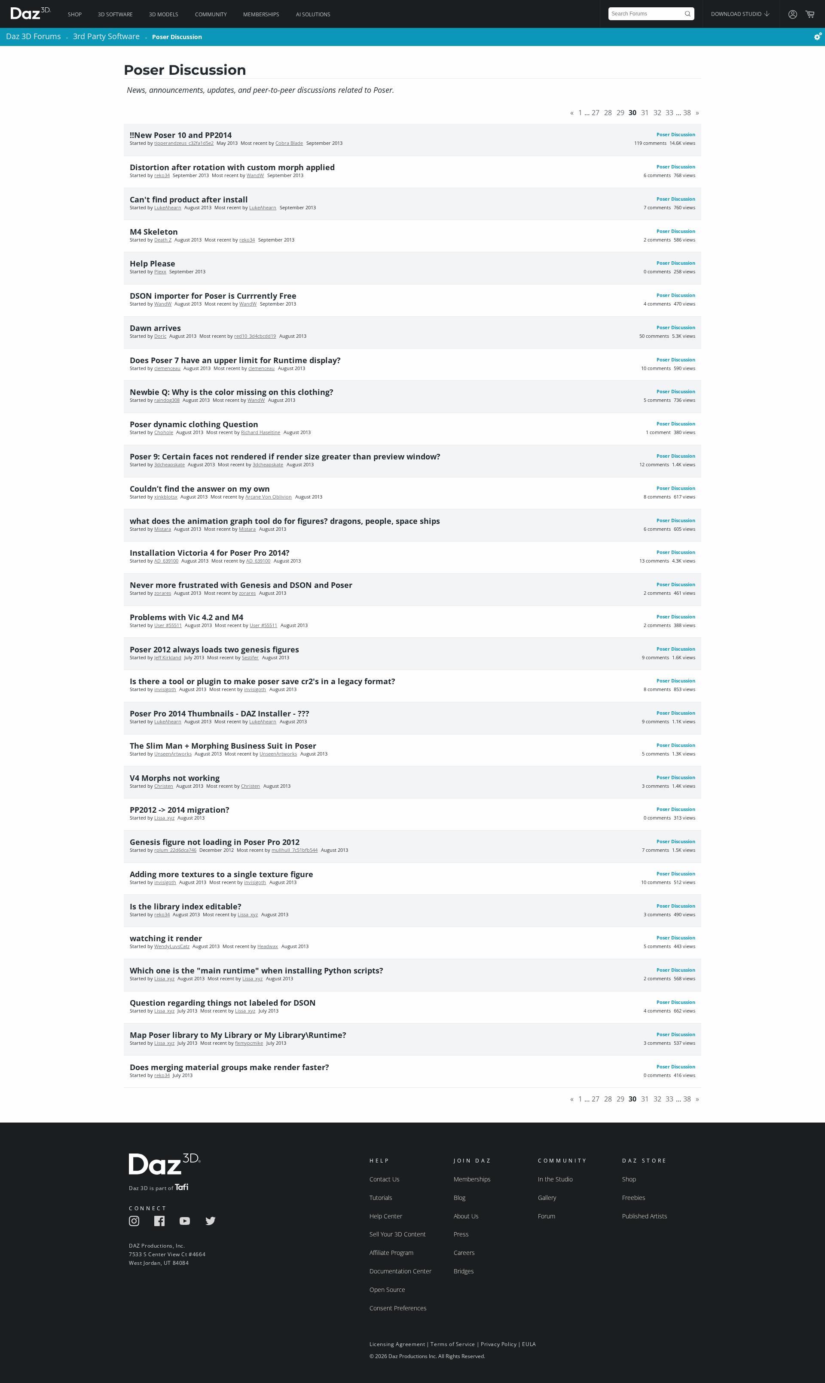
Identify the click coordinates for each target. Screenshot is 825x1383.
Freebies (633, 1197)
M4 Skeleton (154, 231)
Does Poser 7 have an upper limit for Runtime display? (235, 360)
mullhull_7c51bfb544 (295, 850)
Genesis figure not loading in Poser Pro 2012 (214, 842)
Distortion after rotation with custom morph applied (232, 167)
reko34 (162, 175)
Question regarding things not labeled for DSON (223, 1002)
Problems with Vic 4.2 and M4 (186, 617)
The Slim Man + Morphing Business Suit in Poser (223, 745)
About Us (466, 1216)
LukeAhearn (167, 208)
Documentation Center (400, 1271)
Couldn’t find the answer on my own (200, 488)
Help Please (152, 263)
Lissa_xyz (164, 818)
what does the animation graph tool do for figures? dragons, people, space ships (285, 521)
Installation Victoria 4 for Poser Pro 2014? (210, 553)
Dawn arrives (155, 328)
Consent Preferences (398, 1308)
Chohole (163, 432)
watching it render (166, 938)
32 (657, 112)
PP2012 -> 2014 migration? (179, 810)
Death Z (162, 240)
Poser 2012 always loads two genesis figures (214, 649)
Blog (459, 1197)
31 (645, 112)
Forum (546, 1216)
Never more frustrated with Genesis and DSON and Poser (241, 585)
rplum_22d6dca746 (175, 850)
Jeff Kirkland (167, 658)
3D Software (115, 14)
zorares (162, 593)
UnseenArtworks (173, 754)
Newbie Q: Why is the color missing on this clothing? (231, 392)
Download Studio (737, 14)
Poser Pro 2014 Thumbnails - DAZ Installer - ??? (219, 713)
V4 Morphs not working (175, 778)
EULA (529, 1344)
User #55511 (168, 625)
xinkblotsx (165, 497)
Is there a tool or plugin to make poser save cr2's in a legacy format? (262, 681)
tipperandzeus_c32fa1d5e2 (184, 143)
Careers (464, 1252)
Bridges (464, 1271)
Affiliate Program (391, 1252)
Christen (163, 786)
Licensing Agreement (397, 1344)
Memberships (261, 14)
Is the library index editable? (185, 906)
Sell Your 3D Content (398, 1234)
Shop (75, 14)
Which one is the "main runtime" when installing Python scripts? (256, 970)
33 (669, 112)
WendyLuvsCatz (171, 946)
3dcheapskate (169, 465)
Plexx (160, 272)
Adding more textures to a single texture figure (221, 874)
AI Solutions (313, 14)
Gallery (547, 1197)
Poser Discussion (676, 135)
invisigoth (165, 689)
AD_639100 (166, 561)
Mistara (162, 529)
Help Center (386, 1216)
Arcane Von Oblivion (268, 497)
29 (620, 112)
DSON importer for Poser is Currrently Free (213, 296)
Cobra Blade (289, 143)
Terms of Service (453, 1344)
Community (211, 14)
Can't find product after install (189, 199)
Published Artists (644, 1216)
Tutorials (381, 1197)
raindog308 (167, 400)
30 (632, 112)
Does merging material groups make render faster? (229, 1067)
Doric (160, 336)
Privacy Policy (498, 1344)
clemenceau (167, 368)
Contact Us (385, 1179)
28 (608, 112)
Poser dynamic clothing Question (194, 424)
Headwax (267, 946)
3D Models (163, 14)
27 (595, 112)
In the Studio (555, 1179)
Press (461, 1234)
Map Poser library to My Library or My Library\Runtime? (238, 1035)
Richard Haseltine (260, 432)
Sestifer (250, 658)
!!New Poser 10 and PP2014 (181, 135)
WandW (255, 175)
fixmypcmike (249, 1043)
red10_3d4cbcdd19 (255, 336)
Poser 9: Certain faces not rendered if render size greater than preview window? (285, 456)
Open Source (387, 1289)
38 (687, 112)
